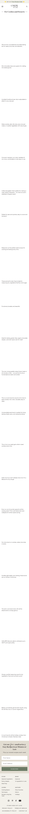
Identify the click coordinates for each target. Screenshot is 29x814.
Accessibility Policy (9, 811)
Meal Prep (4, 783)
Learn (4, 787)
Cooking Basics (6, 790)
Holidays (17, 794)
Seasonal (17, 779)
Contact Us (23, 811)
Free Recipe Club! (17, 1)
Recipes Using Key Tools (6, 795)
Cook (3, 776)
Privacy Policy (7, 808)
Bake (17, 776)
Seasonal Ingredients (7, 779)
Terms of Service (21, 808)
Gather (18, 787)
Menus (17, 792)
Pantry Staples (5, 781)
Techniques (4, 792)
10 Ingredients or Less (20, 781)
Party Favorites (19, 790)
